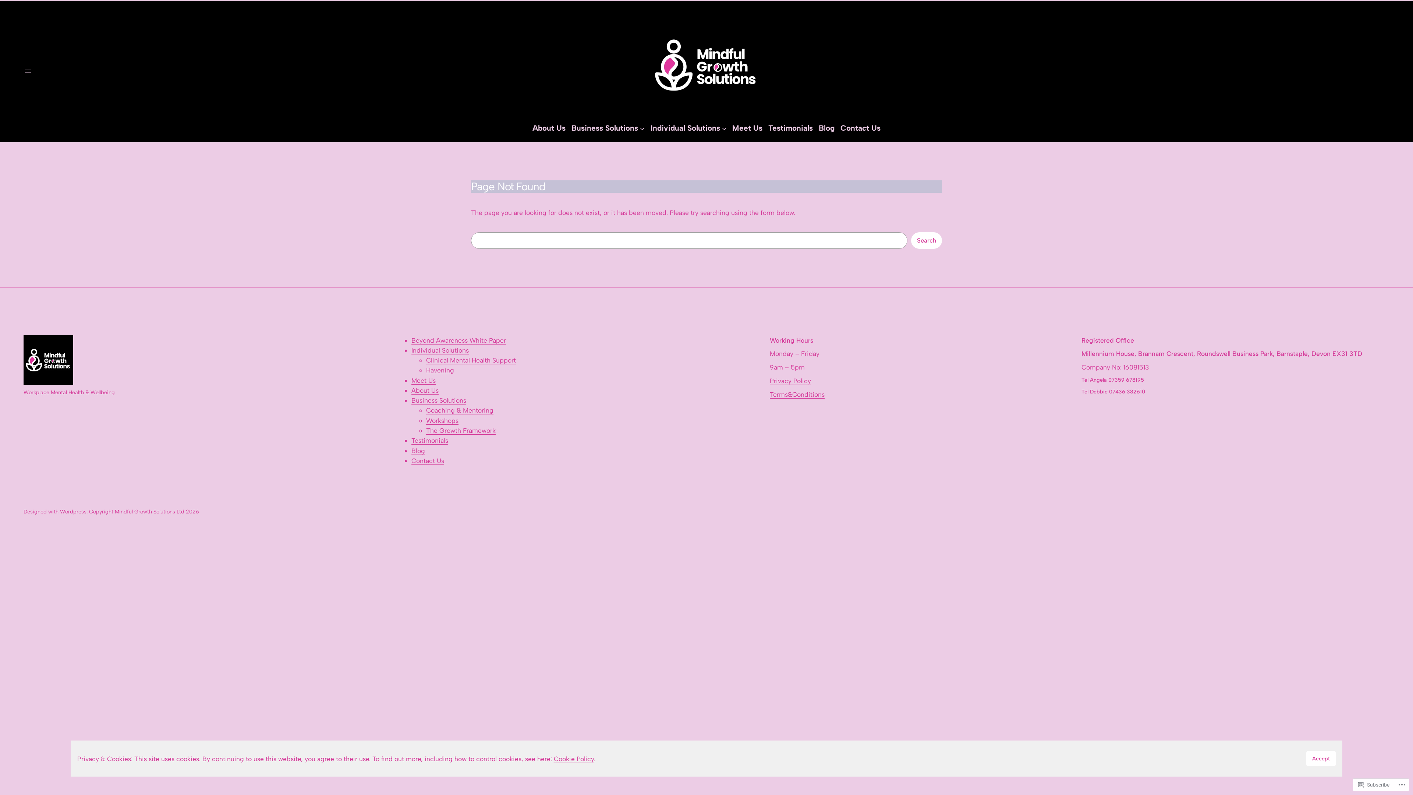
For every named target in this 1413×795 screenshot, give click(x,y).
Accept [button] (1321, 758)
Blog (418, 451)
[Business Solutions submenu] (642, 128)
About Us (425, 390)
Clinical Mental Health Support (471, 360)
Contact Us (427, 460)
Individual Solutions (440, 350)
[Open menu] (28, 71)
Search (926, 240)
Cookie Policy (574, 759)
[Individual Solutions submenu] (724, 128)
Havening (440, 370)
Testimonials (429, 440)
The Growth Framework (461, 430)
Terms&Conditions (797, 394)
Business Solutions (438, 400)
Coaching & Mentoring (459, 410)
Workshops (442, 420)
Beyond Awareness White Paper (458, 340)
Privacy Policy (790, 381)
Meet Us (423, 380)
